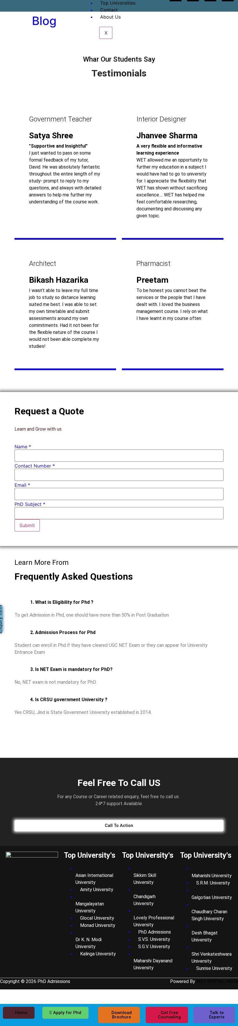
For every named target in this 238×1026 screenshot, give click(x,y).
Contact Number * (35, 465)
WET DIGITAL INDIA (217, 981)
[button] (119, 602)
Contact (109, 10)
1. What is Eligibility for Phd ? (61, 602)
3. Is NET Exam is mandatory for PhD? (71, 669)
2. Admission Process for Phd (62, 632)
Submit (27, 525)
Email (22, 485)
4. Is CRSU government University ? (68, 699)
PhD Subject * (30, 504)
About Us (110, 17)
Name (23, 446)
